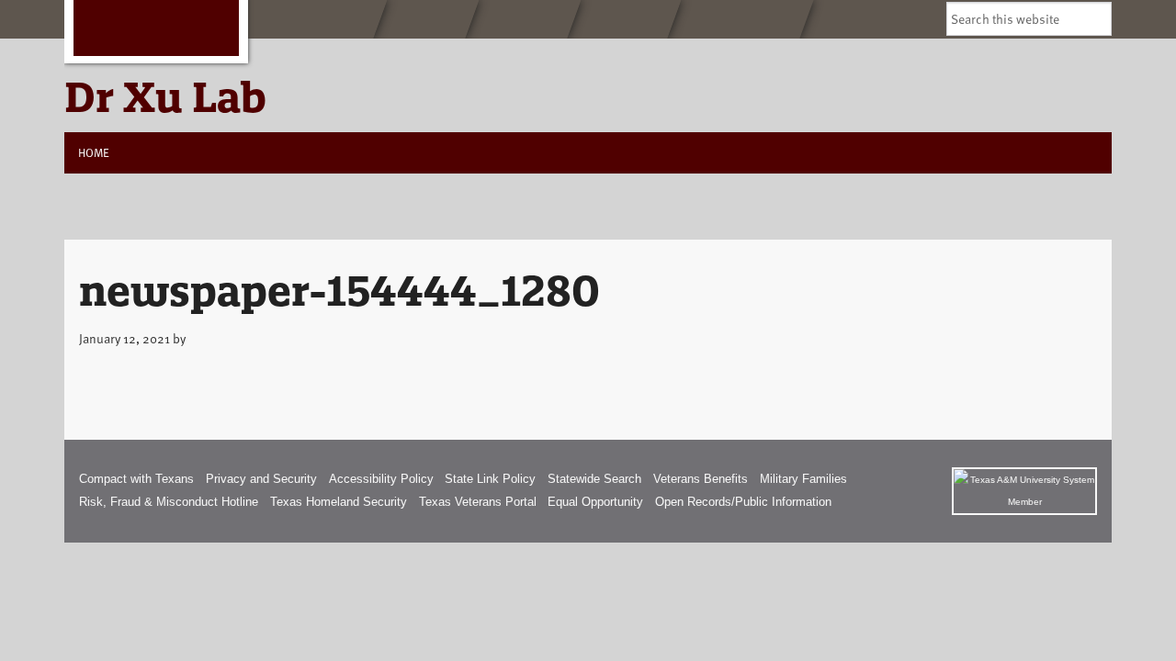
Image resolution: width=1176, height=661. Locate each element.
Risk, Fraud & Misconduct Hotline (168, 502)
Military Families (803, 479)
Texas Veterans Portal (478, 502)
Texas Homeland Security (338, 502)
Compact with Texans (136, 479)
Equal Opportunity (595, 502)
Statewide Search (594, 479)
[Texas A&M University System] (1024, 491)
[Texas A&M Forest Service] (310, 19)
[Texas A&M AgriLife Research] (624, 19)
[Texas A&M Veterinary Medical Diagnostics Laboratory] (426, 19)
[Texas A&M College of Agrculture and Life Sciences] (740, 19)
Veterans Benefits (700, 479)
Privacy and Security (261, 479)
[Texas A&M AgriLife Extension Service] (523, 19)
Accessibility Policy (381, 479)
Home (93, 152)
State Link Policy (490, 479)
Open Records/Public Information (743, 502)
